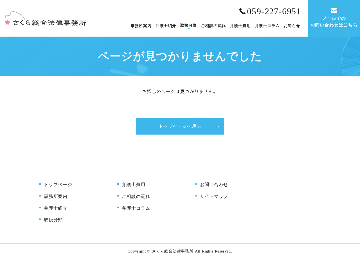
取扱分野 (188, 25)
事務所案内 (141, 25)
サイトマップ (214, 196)
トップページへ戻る (180, 126)
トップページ (58, 184)
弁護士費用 (240, 25)
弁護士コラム (267, 25)
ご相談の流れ (213, 25)
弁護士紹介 (166, 25)
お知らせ (292, 25)
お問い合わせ (214, 184)
